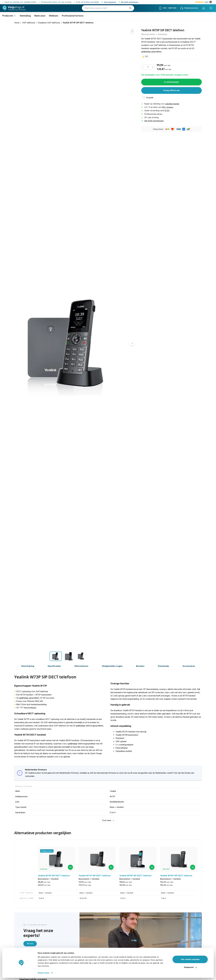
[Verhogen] (153, 67)
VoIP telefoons (28, 22)
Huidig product (46, 851)
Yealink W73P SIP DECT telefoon (78, 22)
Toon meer (106, 820)
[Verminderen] (143, 67)
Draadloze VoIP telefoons (49, 22)
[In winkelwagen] (70, 867)
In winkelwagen (171, 82)
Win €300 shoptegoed (129, 2)
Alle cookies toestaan (190, 959)
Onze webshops (110, 2)
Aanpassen (189, 967)
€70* (97, 2)
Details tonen (43, 973)
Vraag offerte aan (171, 90)
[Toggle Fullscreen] (132, 30)
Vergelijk (149, 97)
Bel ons (30, 943)
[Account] (203, 8)
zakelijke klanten (172, 104)
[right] (132, 343)
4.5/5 (206, 2)
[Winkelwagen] (211, 8)
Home (17, 22)
